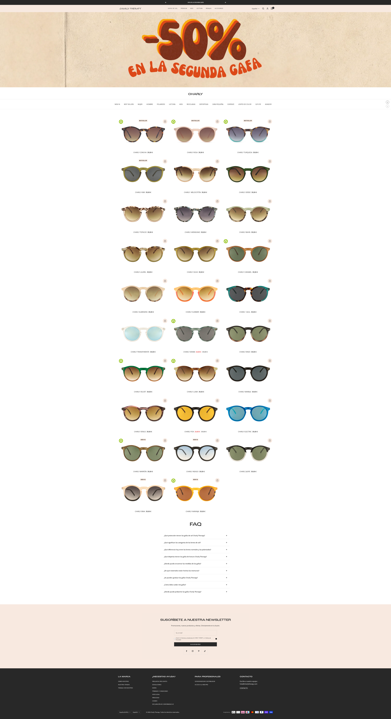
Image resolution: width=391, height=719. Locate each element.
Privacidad (155, 698)
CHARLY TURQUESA (244, 152)
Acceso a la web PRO (201, 685)
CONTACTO (244, 688)
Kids (191, 8)
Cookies (154, 701)
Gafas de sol (172, 8)
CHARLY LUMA (192, 392)
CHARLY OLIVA (192, 272)
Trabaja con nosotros (125, 688)
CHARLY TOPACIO (140, 232)
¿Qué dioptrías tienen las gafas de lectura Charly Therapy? (185, 557)
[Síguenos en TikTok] (205, 651)
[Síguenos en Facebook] (186, 651)
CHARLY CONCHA (140, 152)
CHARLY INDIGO (192, 471)
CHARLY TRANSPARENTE (140, 352)
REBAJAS (208, 8)
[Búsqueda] (263, 8)
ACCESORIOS (219, 8)
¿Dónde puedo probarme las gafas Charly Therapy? (182, 592)
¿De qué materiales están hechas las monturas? (181, 571)
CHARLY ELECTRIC (245, 432)
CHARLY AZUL (244, 312)
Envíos (154, 688)
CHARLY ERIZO (244, 352)
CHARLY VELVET (140, 392)
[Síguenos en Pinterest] (199, 651)
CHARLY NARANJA (192, 511)
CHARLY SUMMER (192, 312)
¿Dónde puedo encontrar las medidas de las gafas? (182, 564)
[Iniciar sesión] (267, 8)
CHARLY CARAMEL (245, 272)
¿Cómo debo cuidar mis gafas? (175, 585)
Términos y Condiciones (187, 638)
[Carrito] (272, 8)
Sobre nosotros (123, 681)
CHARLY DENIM (189, 352)
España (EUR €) (123, 712)
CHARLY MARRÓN (140, 471)
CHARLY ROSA (192, 152)
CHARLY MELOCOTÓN (192, 192)
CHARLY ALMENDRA (140, 312)
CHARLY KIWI (140, 192)
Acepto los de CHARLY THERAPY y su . (193, 638)
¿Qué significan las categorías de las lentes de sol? (182, 543)
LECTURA (200, 8)
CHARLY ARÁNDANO (192, 232)
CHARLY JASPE (244, 471)
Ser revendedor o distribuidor (205, 681)
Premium (184, 8)
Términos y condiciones (160, 691)
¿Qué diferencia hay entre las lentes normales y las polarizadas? (187, 550)
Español (254, 9)
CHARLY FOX (189, 432)
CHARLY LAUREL (140, 272)
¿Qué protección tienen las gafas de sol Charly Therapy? (184, 536)
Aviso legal (156, 694)
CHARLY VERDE (245, 192)
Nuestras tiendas (124, 685)
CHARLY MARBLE (244, 392)
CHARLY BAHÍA (244, 232)
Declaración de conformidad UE (163, 704)
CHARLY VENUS (140, 432)
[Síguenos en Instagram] (193, 651)
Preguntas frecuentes (159, 681)
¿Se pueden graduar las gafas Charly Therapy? (181, 578)
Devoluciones (156, 685)
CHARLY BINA (140, 511)
